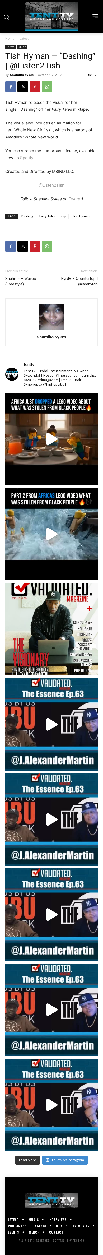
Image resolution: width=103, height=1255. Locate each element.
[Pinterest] (35, 86)
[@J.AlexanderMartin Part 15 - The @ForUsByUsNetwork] (51, 914)
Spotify (26, 157)
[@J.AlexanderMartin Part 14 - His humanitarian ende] (51, 1010)
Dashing (27, 216)
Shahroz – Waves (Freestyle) (20, 281)
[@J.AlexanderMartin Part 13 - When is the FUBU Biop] (51, 1105)
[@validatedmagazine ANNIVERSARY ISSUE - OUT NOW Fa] (51, 629)
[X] (22, 86)
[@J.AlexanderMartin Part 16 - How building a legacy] (51, 819)
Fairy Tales (47, 216)
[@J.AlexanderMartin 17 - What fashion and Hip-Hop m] (51, 724)
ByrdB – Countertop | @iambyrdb (79, 281)
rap (63, 216)
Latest (24, 38)
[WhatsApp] (47, 86)
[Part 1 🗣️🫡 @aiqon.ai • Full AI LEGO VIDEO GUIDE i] (51, 439)
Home (10, 38)
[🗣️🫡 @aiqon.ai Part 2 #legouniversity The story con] (51, 534)
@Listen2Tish (51, 185)
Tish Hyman (81, 216)
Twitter (75, 198)
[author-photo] (51, 329)
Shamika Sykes (22, 75)
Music (22, 47)
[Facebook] (10, 86)
